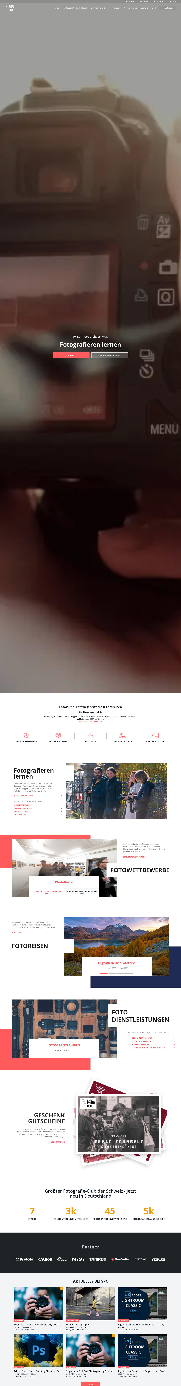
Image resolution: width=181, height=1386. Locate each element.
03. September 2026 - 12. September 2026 (82, 892)
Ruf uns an (83, 721)
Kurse (56, 8)
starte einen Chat (95, 721)
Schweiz (145, 1)
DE (173, 1)
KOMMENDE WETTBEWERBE (135, 857)
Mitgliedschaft (68, 8)
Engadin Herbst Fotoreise (116, 963)
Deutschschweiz (158, 1)
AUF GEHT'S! (17, 933)
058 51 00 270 (130, 1)
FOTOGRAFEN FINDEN (64, 1045)
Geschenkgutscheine (83, 8)
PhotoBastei (64, 882)
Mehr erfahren (58, 1142)
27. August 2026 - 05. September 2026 (47, 892)
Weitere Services (130, 8)
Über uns (144, 8)
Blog (154, 8)
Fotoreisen (115, 8)
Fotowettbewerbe (100, 8)
